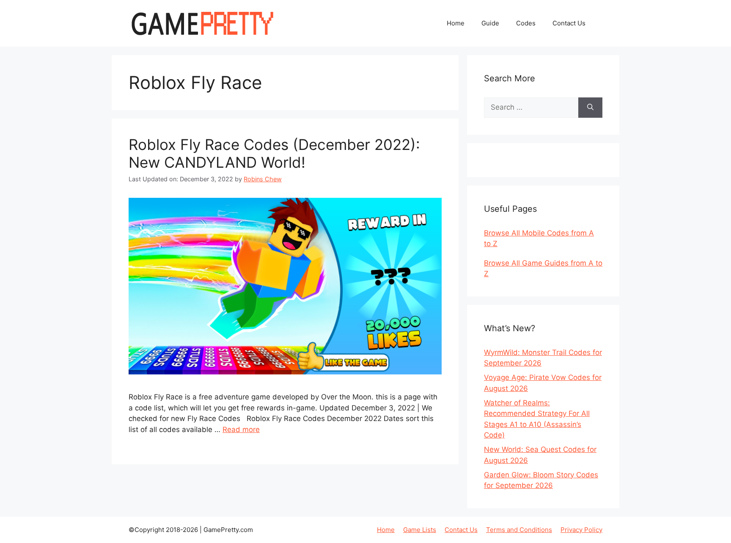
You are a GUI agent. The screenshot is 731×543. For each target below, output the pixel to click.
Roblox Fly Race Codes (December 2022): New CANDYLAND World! (274, 153)
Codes (526, 23)
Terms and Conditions (519, 530)
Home (455, 23)
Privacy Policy (581, 530)
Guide (490, 23)
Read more (241, 429)
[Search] (590, 107)
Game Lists (419, 530)
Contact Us (568, 23)
